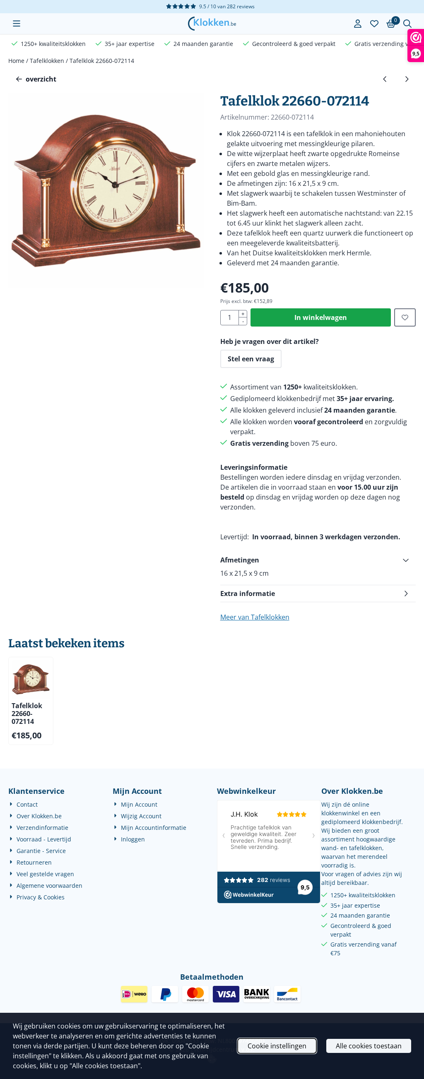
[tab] (318, 560)
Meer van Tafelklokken (254, 617)
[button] (16, 23)
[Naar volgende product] (407, 79)
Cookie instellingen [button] (277, 1045)
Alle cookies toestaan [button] (369, 1045)
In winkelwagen (320, 317)
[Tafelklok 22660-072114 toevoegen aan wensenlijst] (405, 317)
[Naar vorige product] (385, 79)
